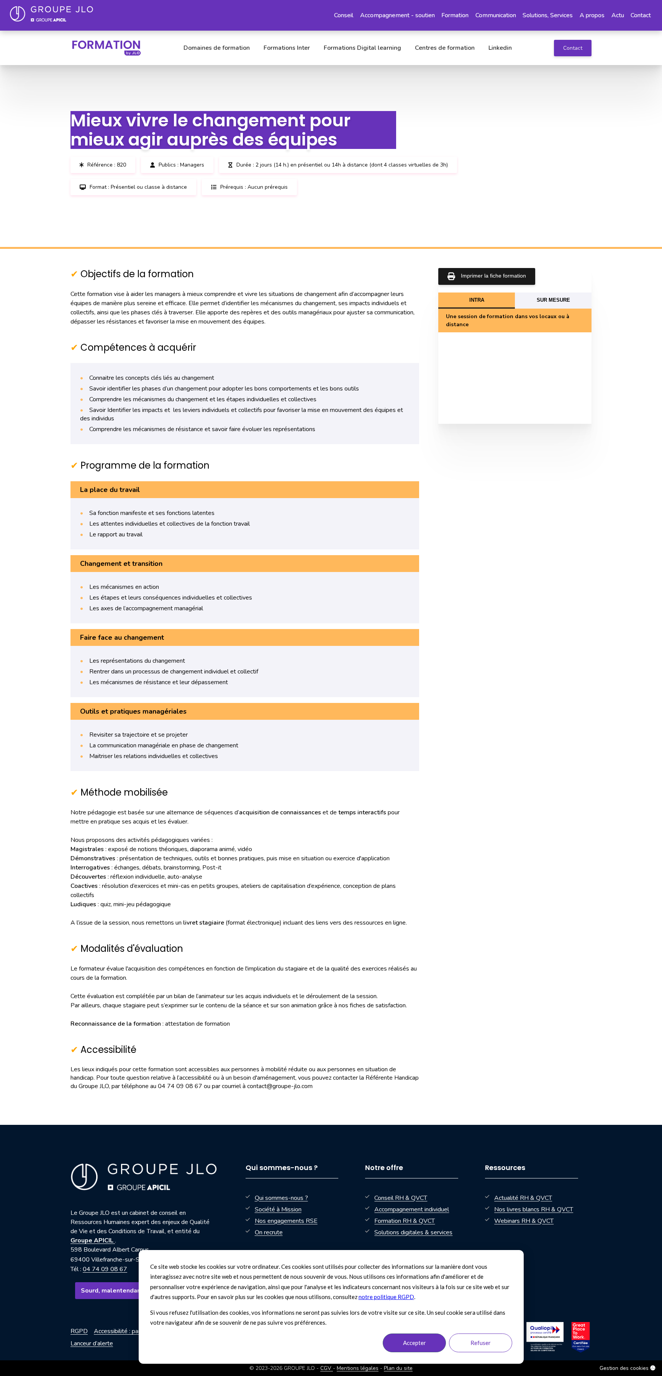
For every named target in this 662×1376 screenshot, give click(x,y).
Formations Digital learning (362, 48)
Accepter (414, 1342)
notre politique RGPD (386, 1296)
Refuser (480, 1342)
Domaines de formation (217, 48)
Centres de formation (445, 48)
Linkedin (500, 48)
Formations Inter (287, 48)
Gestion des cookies (625, 1368)
